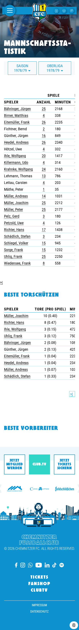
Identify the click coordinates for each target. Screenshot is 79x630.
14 (44, 196)
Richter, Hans (14, 229)
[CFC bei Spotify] (61, 565)
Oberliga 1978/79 (55, 68)
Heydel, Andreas (16, 142)
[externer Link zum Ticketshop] (57, 10)
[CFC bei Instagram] (22, 565)
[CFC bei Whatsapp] (30, 565)
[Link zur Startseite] (39, 19)
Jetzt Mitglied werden (14, 464)
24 (44, 169)
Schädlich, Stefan (17, 236)
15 (44, 243)
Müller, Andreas (16, 196)
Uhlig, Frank (13, 256)
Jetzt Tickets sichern (64, 464)
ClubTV (39, 590)
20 (44, 155)
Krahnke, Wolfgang (18, 169)
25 (44, 108)
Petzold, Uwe (14, 223)
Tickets (39, 577)
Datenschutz (39, 611)
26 (44, 122)
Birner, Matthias (16, 115)
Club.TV (39, 464)
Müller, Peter (13, 209)
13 (44, 176)
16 (44, 135)
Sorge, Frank (13, 249)
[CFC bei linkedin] (47, 565)
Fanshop (39, 584)
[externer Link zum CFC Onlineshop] (64, 10)
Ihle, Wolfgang (15, 155)
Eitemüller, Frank (17, 122)
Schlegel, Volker (16, 243)
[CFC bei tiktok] (54, 565)
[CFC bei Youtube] (38, 565)
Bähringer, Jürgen (17, 108)
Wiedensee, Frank (17, 263)
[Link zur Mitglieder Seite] (72, 10)
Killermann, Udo (16, 162)
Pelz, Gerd (11, 216)
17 (44, 229)
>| (1, 282)
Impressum (39, 605)
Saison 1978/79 (21, 68)
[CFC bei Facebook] (16, 565)
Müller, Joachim (16, 202)
